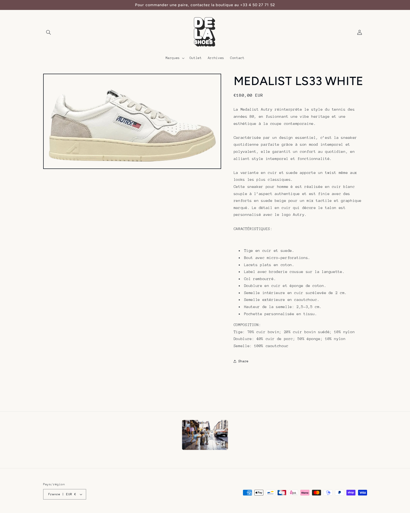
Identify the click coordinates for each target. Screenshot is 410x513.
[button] (48, 32)
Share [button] (243, 361)
